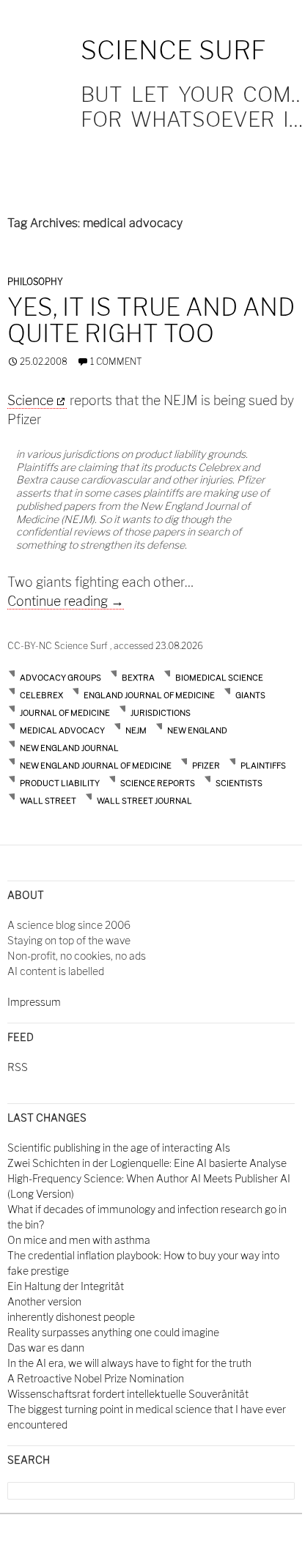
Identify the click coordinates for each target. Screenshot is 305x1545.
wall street (48, 801)
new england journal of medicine (96, 765)
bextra (138, 678)
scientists (239, 783)
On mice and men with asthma (78, 1240)
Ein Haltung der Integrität (65, 1286)
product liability (60, 783)
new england (197, 730)
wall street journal (144, 801)
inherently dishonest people (71, 1317)
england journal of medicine (149, 695)
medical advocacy (62, 730)
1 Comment (116, 361)
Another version (44, 1301)
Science (30, 400)
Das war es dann (45, 1347)
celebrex (41, 695)
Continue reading (65, 601)
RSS (17, 1067)
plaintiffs (263, 765)
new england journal (69, 748)
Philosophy (35, 281)
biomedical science (219, 678)
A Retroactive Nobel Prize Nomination (95, 1378)
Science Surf (173, 50)
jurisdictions (161, 713)
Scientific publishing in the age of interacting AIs (118, 1147)
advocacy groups (60, 678)
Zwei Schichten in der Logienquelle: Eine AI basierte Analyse (147, 1163)
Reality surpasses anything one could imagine (113, 1332)
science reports (157, 783)
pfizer (206, 765)
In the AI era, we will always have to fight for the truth (129, 1363)
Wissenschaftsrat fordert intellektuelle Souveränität (128, 1393)
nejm (136, 730)
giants (250, 695)
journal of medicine (65, 713)
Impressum (34, 1002)
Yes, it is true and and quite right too (151, 320)
